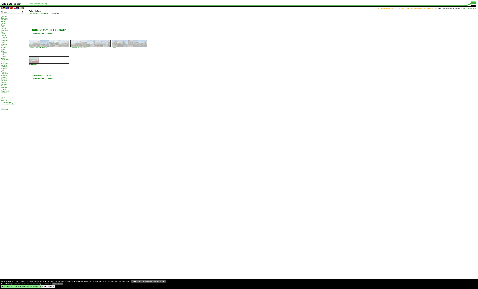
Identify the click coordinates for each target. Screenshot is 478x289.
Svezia (3, 86)
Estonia (3, 34)
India (2, 46)
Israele (3, 49)
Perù (2, 70)
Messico (3, 61)
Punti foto (4, 100)
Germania (4, 41)
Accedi (463, 8)
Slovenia (4, 81)
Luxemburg (5, 60)
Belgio (3, 21)
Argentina (4, 16)
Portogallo (4, 74)
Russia (3, 77)
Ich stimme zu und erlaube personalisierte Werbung (21, 286)
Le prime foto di (42, 33)
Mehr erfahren (58, 284)
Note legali (44, 4)
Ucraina (3, 89)
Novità (3, 97)
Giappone (4, 53)
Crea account (471, 8)
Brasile (3, 23)
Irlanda (3, 47)
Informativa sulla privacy (8, 104)
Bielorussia (4, 20)
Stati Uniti (4, 93)
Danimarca (4, 30)
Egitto (3, 32)
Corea (3, 54)
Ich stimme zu (48, 286)
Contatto (37, 4)
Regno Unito (5, 91)
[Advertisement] (92, 20)
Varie (2, 99)
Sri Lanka (4, 84)
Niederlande (5, 67)
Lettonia (3, 56)
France (3, 39)
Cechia (3, 28)
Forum (31, 4)
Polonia (3, 72)
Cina (2, 27)
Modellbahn (5, 63)
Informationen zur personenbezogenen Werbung (149, 281)
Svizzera (4, 88)
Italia (2, 51)
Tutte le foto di (48, 30)
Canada (3, 25)
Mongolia (4, 65)
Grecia (3, 42)
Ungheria (4, 44)
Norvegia (4, 68)
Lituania (3, 58)
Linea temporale (6, 102)
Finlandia (4, 37)
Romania (4, 75)
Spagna (3, 82)
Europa (3, 35)
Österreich (4, 18)
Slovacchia (4, 79)
